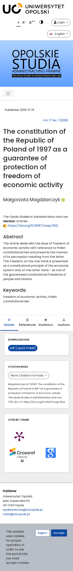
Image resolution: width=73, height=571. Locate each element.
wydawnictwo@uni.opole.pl (22, 510)
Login (61, 22)
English (59, 34)
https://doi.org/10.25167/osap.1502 (32, 225)
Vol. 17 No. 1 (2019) (55, 120)
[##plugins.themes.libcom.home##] (36, 63)
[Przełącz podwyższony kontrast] (41, 22)
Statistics (45, 325)
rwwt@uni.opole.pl (16, 514)
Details (9, 325)
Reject (42, 533)
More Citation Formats (27, 375)
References (27, 325)
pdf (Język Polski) (23, 348)
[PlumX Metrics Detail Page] (19, 436)
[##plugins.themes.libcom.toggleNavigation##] (8, 93)
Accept (59, 533)
